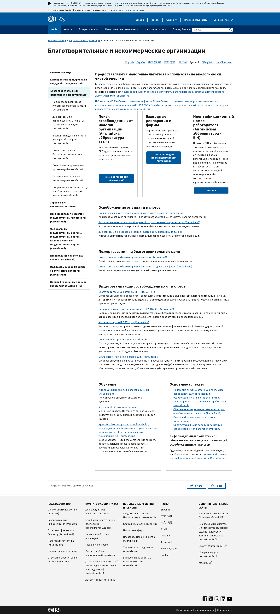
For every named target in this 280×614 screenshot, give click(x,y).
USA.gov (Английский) (210, 546)
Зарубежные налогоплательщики (63, 204)
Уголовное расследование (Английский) (138, 549)
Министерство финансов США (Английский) (213, 515)
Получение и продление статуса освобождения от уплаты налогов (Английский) (70, 191)
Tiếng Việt (207, 62)
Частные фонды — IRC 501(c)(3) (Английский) (124, 322)
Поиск (230, 30)
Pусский (165, 535)
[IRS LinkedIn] (223, 598)
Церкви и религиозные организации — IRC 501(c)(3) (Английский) (136, 309)
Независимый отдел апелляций (97, 536)
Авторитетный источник (100, 579)
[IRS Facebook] (205, 598)
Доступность (224, 610)
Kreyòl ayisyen (224, 62)
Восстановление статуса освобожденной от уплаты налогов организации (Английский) (149, 222)
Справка (140, 19)
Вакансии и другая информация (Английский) (63, 522)
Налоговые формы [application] (155, 29)
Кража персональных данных (140, 524)
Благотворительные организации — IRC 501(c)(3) (127, 292)
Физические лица (60, 72)
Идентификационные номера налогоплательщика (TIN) (68, 284)
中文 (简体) (154, 62)
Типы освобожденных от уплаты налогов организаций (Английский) (69, 105)
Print (219, 486)
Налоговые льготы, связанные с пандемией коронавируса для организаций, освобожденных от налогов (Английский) (198, 393)
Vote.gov (203, 563)
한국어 (183, 62)
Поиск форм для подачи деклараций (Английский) (163, 158)
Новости (155, 19)
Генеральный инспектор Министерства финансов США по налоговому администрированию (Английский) (213, 531)
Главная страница (57, 40)
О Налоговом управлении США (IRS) (62, 511)
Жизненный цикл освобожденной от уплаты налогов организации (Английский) (68, 122)
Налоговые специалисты (196, 19)
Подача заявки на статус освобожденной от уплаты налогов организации (141, 213)
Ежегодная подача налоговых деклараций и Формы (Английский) (69, 139)
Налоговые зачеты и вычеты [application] (121, 29)
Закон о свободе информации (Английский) (100, 553)
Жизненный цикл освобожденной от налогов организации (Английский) (140, 231)
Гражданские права (96, 544)
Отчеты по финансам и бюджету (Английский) (61, 532)
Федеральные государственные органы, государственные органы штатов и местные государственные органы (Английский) (66, 238)
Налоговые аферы (133, 530)
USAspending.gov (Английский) (208, 554)
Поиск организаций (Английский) (116, 178)
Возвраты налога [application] (88, 29)
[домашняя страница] (56, 17)
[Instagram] (217, 598)
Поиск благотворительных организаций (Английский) (68, 167)
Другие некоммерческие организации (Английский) (128, 356)
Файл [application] (54, 29)
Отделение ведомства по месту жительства (62, 559)
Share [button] (198, 486)
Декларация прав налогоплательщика (97, 511)
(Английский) (118, 407)
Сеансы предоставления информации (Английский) (67, 178)
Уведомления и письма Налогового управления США (140, 515)
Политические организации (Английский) (123, 339)
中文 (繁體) (170, 62)
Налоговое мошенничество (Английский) (139, 538)
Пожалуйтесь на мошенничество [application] (192, 29)
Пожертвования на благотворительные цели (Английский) (67, 154)
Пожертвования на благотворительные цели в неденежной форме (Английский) (145, 266)
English (129, 62)
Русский (170, 19)
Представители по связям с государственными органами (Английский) (68, 217)
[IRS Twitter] (211, 598)
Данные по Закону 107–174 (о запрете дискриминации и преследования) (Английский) (102, 567)
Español (141, 62)
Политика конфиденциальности (195, 610)
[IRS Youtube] (229, 598)
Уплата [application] (68, 29)
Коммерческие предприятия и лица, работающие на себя (68, 81)
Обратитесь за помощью (62, 551)
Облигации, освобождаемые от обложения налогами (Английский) (67, 270)
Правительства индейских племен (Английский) (66, 257)
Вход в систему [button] (222, 19)
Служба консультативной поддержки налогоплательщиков (100, 523)
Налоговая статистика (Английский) (61, 542)
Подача (211, 190)
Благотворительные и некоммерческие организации (68, 92)
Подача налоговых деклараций (84, 40)
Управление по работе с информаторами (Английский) (137, 561)
